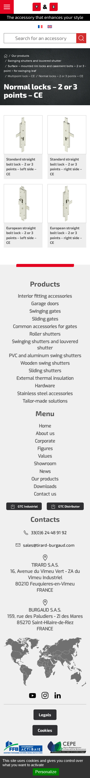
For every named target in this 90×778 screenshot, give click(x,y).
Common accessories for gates (45, 326)
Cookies (45, 730)
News (45, 471)
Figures (45, 449)
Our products (45, 479)
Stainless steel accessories (45, 394)
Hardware (45, 386)
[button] (7, 7)
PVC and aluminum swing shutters (45, 356)
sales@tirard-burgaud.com (48, 544)
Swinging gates (45, 311)
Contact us (45, 494)
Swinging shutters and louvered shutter (45, 345)
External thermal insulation (45, 378)
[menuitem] (40, 26)
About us (45, 433)
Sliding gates (45, 319)
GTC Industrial (28, 506)
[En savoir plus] (23, 747)
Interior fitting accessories (45, 296)
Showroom (45, 464)
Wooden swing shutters (45, 363)
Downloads (45, 486)
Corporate (45, 441)
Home (45, 426)
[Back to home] (45, 7)
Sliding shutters (45, 371)
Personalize (45, 772)
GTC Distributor (69, 506)
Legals (45, 714)
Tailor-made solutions (45, 401)
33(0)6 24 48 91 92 (49, 532)
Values (45, 456)
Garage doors (45, 304)
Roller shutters (45, 334)
